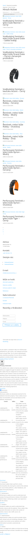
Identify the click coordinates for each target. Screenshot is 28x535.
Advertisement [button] (4, 513)
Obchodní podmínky (8, 282)
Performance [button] (3, 491)
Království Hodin (7, 303)
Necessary (4, 390)
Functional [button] (2, 480)
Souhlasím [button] (11, 359)
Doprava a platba (7, 285)
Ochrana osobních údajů (9, 288)
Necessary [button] (2, 388)
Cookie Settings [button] (4, 359)
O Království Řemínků (8, 297)
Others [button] (2, 525)
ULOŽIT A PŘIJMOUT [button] (5, 534)
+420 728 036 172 (7, 253)
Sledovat (11, 262)
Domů (4, 5)
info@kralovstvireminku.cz (9, 273)
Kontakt (5, 300)
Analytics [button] (2, 502)
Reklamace (5, 291)
